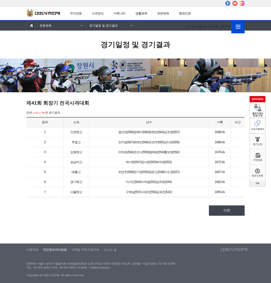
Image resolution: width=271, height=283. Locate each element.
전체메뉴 (238, 26)
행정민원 (185, 13)
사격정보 (98, 13)
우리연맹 (76, 13)
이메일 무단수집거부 (85, 249)
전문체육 (163, 13)
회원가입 (201, 26)
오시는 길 (110, 249)
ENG (227, 26)
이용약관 (32, 249)
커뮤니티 (119, 13)
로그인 (190, 26)
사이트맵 (213, 26)
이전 (226, 210)
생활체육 (141, 13)
